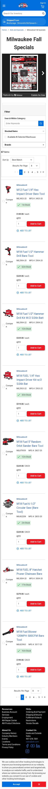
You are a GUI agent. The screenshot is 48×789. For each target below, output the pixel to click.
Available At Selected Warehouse (22, 137)
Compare (9, 201)
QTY (19, 218)
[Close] (39, 784)
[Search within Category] (41, 123)
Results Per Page (20, 166)
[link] (15, 172)
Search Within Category (15, 118)
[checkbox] (5, 137)
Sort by (6, 160)
